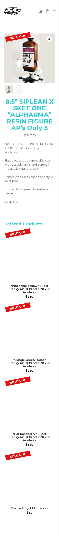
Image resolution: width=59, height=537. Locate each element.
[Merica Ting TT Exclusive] (29, 477)
